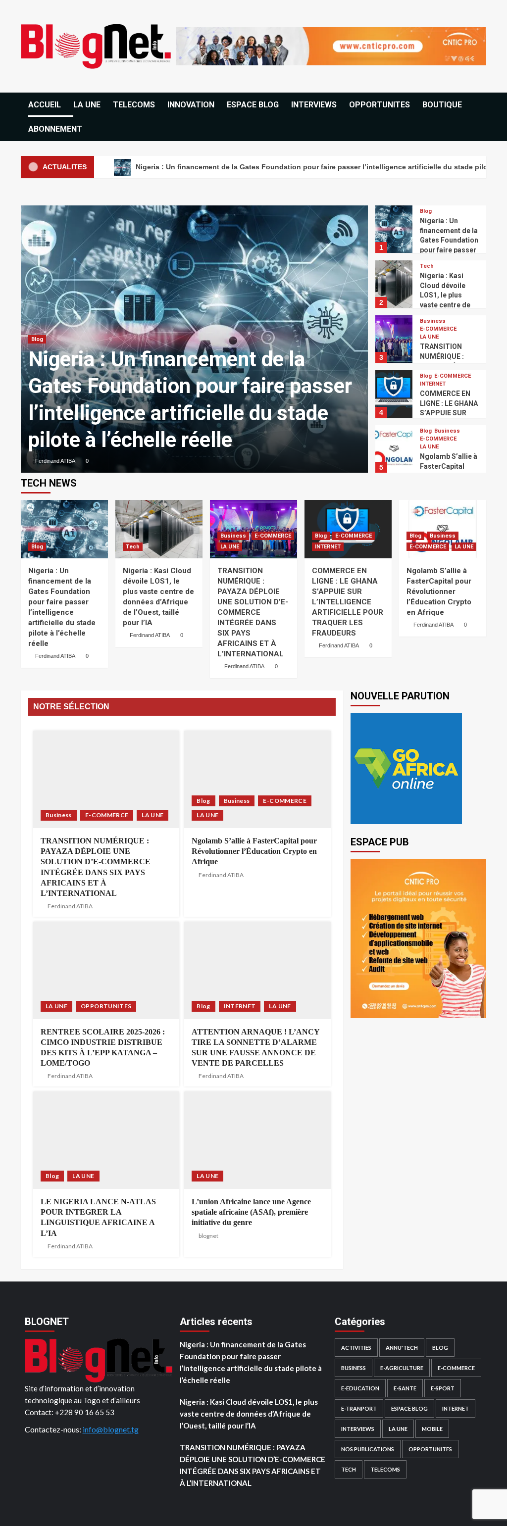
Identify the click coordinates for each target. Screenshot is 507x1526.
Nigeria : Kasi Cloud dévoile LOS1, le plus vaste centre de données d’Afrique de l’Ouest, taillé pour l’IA (249, 1413)
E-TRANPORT (359, 1408)
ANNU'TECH (402, 1347)
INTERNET (433, 384)
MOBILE (432, 1429)
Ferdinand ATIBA (55, 461)
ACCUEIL (44, 104)
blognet (208, 1236)
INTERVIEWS (314, 104)
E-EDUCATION (360, 1388)
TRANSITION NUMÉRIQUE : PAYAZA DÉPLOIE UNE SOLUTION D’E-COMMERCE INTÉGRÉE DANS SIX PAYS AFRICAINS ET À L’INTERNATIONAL (252, 612)
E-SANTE (405, 1388)
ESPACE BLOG (253, 104)
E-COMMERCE (438, 329)
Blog (37, 339)
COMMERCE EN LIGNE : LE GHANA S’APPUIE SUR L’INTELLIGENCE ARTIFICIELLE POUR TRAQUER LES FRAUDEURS (347, 602)
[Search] (480, 105)
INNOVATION (190, 104)
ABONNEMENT (55, 129)
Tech (427, 266)
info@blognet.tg (111, 1429)
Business (433, 321)
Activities (356, 1347)
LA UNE (87, 104)
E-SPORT (443, 1388)
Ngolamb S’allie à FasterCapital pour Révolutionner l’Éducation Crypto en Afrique (438, 591)
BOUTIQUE (442, 104)
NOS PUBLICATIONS (367, 1449)
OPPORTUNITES (379, 104)
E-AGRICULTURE (401, 1368)
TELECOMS (134, 104)
